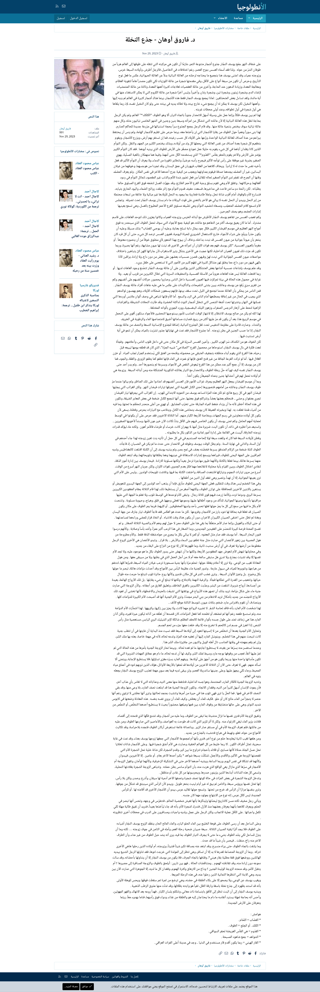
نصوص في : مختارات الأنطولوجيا (79, 151)
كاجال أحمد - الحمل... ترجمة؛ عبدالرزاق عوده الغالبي (85, 231)
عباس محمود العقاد (87, 163)
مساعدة (238, 18)
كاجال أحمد (91, 192)
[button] (249, 18)
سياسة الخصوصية (100, 976)
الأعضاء (222, 18)
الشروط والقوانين (120, 976)
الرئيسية (257, 18)
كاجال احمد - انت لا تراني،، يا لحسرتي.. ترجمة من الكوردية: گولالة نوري (79, 202)
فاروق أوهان (169, 54)
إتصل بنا (134, 976)
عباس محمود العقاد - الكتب (87, 171)
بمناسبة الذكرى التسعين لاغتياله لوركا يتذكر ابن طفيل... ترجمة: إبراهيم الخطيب (80, 303)
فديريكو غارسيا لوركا (89, 288)
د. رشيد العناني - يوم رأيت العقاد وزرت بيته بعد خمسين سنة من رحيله (85, 263)
